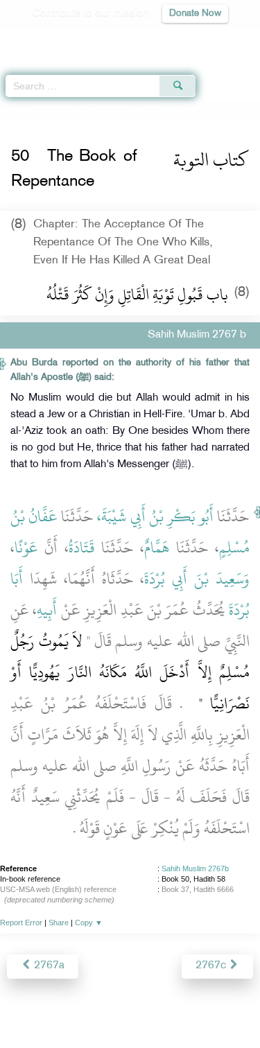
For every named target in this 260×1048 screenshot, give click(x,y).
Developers (145, 1007)
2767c (212, 966)
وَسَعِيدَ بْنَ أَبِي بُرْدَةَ (197, 578)
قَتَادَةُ (82, 547)
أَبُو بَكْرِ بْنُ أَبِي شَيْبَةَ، (155, 516)
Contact (198, 1007)
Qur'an (55, 38)
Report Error (21, 922)
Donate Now (195, 13)
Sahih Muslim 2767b (195, 868)
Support (92, 1007)
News (50, 1007)
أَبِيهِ (47, 610)
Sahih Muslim (63, 109)
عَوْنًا (26, 547)
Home (16, 109)
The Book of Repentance (148, 109)
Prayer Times (163, 38)
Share (59, 922)
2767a (47, 966)
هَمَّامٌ (156, 547)
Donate (242, 1007)
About (15, 1007)
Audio (219, 38)
